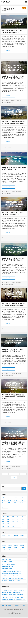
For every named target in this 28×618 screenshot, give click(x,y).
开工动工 (22, 547)
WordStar (14, 612)
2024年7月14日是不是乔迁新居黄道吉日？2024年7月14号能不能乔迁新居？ (13, 123)
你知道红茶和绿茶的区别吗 (7, 566)
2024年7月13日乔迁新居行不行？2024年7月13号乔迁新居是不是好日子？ (13, 77)
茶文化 (3, 535)
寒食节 (3, 500)
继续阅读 (10, 50)
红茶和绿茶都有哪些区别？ (7, 568)
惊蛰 (13, 516)
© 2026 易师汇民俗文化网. (9, 611)
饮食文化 (16, 535)
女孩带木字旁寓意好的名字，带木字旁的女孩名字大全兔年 (13, 599)
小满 (13, 519)
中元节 (3, 502)
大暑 (8, 521)
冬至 (8, 526)
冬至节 (9, 505)
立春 (3, 516)
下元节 (3, 505)
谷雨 (3, 519)
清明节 (9, 500)
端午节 (15, 500)
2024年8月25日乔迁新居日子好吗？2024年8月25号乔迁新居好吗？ (13, 32)
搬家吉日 (22, 550)
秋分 (3, 524)
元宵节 (9, 498)
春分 (17, 516)
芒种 (17, 519)
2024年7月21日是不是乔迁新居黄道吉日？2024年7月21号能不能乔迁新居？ (13, 305)
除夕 (3, 507)
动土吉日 (4, 550)
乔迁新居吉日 (10, 57)
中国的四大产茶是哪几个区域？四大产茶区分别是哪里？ (13, 578)
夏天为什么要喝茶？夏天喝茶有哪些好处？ (10, 576)
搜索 (3, 486)
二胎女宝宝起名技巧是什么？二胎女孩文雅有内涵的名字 (13, 597)
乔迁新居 (19, 55)
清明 (22, 516)
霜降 (13, 524)
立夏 (8, 519)
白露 (22, 521)
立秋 (13, 521)
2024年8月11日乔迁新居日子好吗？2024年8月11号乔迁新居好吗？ (13, 350)
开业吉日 (4, 547)
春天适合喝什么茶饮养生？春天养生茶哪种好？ (11, 580)
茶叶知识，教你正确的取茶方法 (8, 564)
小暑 (3, 521)
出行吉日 (10, 550)
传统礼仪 (22, 535)
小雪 (22, 524)
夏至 (22, 519)
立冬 (17, 524)
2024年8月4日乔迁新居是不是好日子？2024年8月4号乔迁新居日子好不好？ (14, 443)
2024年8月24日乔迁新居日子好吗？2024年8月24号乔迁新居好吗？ (13, 214)
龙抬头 (15, 498)
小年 (21, 505)
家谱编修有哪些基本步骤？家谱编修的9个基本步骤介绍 (13, 590)
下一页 (14, 477)
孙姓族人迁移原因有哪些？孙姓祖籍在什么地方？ (12, 592)
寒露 (8, 524)
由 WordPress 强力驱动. (18, 611)
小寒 (13, 526)
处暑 (17, 521)
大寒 (17, 526)
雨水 (8, 516)
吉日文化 (4, 542)
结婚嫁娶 (22, 545)
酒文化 (9, 535)
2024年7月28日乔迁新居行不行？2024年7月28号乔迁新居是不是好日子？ (13, 259)
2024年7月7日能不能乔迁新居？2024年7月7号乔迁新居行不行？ (14, 168)
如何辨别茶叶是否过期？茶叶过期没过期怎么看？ (12, 573)
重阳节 (15, 502)
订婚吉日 (10, 545)
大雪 (3, 526)
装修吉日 (16, 547)
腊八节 (15, 505)
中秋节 (9, 502)
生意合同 (10, 547)
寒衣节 (21, 502)
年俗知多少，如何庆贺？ (7, 559)
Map (23, 611)
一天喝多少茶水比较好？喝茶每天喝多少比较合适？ (12, 571)
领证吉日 (16, 545)
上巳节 (21, 498)
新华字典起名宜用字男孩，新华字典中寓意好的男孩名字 (13, 594)
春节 (3, 498)
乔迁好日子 (6, 57)
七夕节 (21, 500)
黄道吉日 (4, 545)
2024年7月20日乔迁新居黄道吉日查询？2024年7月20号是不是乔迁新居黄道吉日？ (13, 397)
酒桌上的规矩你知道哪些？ (7, 561)
